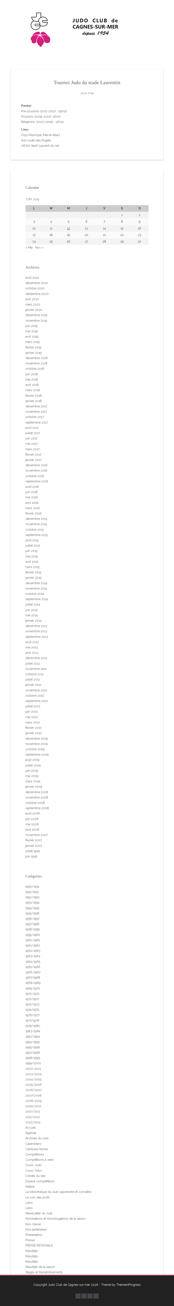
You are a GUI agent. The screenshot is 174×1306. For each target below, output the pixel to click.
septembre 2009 (37, 754)
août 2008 (32, 813)
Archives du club (37, 1138)
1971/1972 (32, 999)
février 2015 (33, 572)
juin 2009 (31, 770)
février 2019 (33, 347)
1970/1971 (32, 993)
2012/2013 (32, 1122)
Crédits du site (35, 1176)
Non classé (33, 1224)
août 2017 (32, 427)
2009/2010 (33, 1106)
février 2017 (33, 454)
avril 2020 (32, 299)
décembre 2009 (36, 738)
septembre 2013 (36, 636)
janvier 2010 (33, 733)
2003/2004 (33, 1074)
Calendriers (33, 1143)
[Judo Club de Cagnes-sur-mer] (87, 29)
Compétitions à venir (39, 1159)
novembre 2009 (36, 744)
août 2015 (32, 540)
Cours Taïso (33, 1170)
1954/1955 (32, 908)
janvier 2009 (33, 786)
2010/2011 (32, 1111)
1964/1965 (32, 961)
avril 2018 (32, 385)
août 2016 (32, 486)
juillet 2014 (32, 604)
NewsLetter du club (38, 1213)
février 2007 (33, 840)
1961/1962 (32, 945)
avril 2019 (31, 336)
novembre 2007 (36, 835)
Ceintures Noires (36, 1149)
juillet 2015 (32, 545)
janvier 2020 (33, 309)
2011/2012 (32, 1117)
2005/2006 (33, 1084)
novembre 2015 (36, 524)
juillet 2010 (32, 706)
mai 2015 (31, 556)
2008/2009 (33, 1101)
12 (68, 228)
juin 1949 (31, 856)
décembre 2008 (36, 792)
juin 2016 (31, 492)
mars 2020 (32, 304)
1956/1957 (32, 918)
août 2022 (32, 277)
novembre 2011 (36, 669)
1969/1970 (32, 988)
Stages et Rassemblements (44, 1272)
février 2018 (33, 395)
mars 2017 (32, 449)
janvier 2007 (33, 845)
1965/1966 (32, 967)
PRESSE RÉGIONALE (39, 1245)
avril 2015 (31, 561)
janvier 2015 (33, 577)
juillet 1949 (32, 851)
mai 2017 (31, 443)
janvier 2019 (33, 352)
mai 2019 (31, 331)
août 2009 (32, 760)
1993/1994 (32, 1036)
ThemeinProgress (128, 1284)
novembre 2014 (36, 588)
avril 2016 (32, 502)
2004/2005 (33, 1079)
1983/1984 (32, 1031)
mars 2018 (32, 390)
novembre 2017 (36, 411)
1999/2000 (33, 1063)
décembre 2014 (36, 583)
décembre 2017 (36, 406)
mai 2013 (31, 647)
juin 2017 (31, 438)
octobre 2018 (34, 368)
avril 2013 (31, 652)
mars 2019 (32, 342)
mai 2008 (32, 824)
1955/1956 (32, 913)
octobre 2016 (34, 476)
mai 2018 (31, 379)
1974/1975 (32, 1009)
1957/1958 (32, 924)
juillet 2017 (32, 433)
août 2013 (32, 642)
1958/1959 (32, 929)
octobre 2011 (34, 674)
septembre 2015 (36, 535)
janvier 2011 (33, 684)
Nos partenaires (36, 1229)
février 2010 (33, 727)
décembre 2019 (36, 315)
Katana (29, 1186)
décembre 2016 (36, 465)
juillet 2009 (33, 765)
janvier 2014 (33, 620)
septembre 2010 (36, 701)
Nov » (39, 247)
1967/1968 (32, 977)
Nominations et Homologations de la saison (55, 1218)
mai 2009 (31, 776)
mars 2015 (32, 567)
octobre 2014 (34, 593)
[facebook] (78, 1296)
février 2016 (33, 513)
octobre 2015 (34, 529)
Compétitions (34, 1154)
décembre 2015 (36, 518)
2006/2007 (33, 1090)
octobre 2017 (34, 417)
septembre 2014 (36, 599)
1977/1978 (32, 1020)
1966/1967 (32, 972)
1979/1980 (32, 1025)
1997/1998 (32, 1052)
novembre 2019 (36, 320)
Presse (30, 1240)
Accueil (30, 1127)
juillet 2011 (32, 679)
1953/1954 (32, 902)
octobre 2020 (35, 288)
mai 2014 (31, 615)
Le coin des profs (37, 1197)
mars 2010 (32, 722)
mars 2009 (32, 781)
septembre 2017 (36, 422)
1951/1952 (32, 892)
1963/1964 (32, 956)
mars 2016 (32, 508)
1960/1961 (32, 940)
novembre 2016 (36, 470)
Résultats (31, 1251)
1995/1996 (32, 1047)
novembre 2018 (36, 363)
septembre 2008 (37, 808)
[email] (90, 1296)
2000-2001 (33, 1068)
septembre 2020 (37, 294)
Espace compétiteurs (40, 1181)
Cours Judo (33, 1165)
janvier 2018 (33, 401)
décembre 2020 (36, 283)
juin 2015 (31, 551)
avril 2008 (32, 829)
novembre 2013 (36, 631)
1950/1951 (32, 886)
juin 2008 (31, 819)
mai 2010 (31, 717)
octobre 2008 (35, 802)
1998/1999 (32, 1058)
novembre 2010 (36, 690)
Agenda (30, 1133)
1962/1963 (32, 950)
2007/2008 (33, 1095)
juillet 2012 (32, 663)
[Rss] (95, 1296)
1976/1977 (32, 1015)
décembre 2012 (36, 658)
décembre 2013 (36, 626)
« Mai (29, 247)
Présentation (33, 1234)
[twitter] (84, 1296)
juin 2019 (31, 326)
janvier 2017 (33, 460)
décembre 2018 (36, 358)
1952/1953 (32, 897)
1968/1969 (33, 983)
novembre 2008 (36, 797)
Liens (29, 1202)
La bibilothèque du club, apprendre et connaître (58, 1192)
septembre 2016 (36, 481)
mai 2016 (31, 497)
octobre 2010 (34, 695)
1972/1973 (32, 1004)
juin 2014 (31, 610)
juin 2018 (31, 374)
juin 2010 (31, 711)
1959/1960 (32, 935)
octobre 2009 (35, 749)
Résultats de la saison (40, 1267)
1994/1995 (32, 1042)
